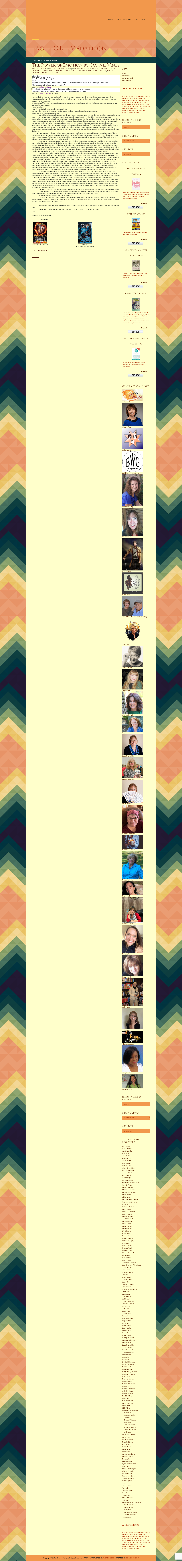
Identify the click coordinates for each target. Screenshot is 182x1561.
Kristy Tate (125, 1323)
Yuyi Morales (126, 1517)
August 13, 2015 (39, 69)
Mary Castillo (126, 1376)
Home (101, 19)
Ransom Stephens (128, 1454)
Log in (124, 73)
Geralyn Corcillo (127, 1250)
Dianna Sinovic (127, 1228)
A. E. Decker (126, 1146)
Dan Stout (127, 1417)
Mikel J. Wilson (127, 1396)
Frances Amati (127, 1248)
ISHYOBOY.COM (132, 1558)
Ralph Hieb (126, 1449)
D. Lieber (125, 1204)
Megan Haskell (127, 1381)
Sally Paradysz (127, 1466)
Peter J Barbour (127, 1439)
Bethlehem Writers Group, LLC (132, 1182)
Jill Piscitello (126, 1292)
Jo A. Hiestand (127, 1296)
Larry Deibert (126, 1325)
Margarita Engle (127, 1369)
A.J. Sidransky (127, 1151)
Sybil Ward (127, 1432)
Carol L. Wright (127, 1185)
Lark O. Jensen (129, 1352)
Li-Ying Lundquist (128, 1338)
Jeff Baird (125, 1275)
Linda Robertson (129, 1425)
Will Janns (127, 1267)
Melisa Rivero (126, 1386)
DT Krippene (126, 1231)
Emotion (59, 71)
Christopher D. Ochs (129, 1192)
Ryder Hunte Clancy (129, 1464)
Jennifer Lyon (126, 1287)
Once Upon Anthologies (130, 1410)
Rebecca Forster (127, 1456)
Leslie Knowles (127, 1335)
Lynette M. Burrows (128, 1362)
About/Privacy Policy (130, 19)
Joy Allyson (126, 1306)
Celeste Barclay (127, 1187)
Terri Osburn (126, 1493)
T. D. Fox (125, 1483)
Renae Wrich (126, 1459)
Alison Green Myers (129, 1168)
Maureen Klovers (128, 1379)
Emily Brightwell (127, 1238)
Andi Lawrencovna (128, 1170)
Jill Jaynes (127, 1510)
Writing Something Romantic (131, 1502)
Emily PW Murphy (128, 1241)
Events (118, 19)
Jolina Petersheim (128, 1301)
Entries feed (126, 76)
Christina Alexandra (128, 1190)
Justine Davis (126, 1313)
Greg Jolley (126, 1255)
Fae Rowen (126, 1243)
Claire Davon (126, 1195)
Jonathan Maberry (128, 1304)
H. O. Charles (126, 1258)
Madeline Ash (126, 1367)
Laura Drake (126, 1330)
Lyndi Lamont (128, 1347)
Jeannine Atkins (127, 1272)
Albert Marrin (126, 1161)
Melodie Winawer (128, 1391)
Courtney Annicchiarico (130, 1202)
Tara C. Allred (126, 1485)
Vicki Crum (125, 1500)
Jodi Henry (127, 1422)
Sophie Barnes (127, 1473)
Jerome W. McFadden (129, 1289)
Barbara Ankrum (127, 1180)
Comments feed (127, 78)
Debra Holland (127, 1214)
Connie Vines (48, 71)
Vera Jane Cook (127, 1498)
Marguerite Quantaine (129, 1372)
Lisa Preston (126, 1355)
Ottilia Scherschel (130, 1514)
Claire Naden (126, 1197)
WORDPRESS (108, 1558)
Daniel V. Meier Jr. (128, 1207)
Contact (144, 19)
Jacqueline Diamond (129, 1262)
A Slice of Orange (57, 69)
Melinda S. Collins (130, 1427)
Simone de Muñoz (128, 1471)
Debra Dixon (126, 1209)
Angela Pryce (126, 1175)
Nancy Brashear (127, 1403)
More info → (145, 203)
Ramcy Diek (126, 1452)
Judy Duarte (126, 1308)
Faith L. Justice (127, 1245)
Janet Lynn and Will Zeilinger (131, 1265)
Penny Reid (126, 1437)
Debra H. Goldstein (128, 1212)
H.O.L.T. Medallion (72, 71)
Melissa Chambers (128, 1388)
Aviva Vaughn (126, 1178)
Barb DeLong (128, 1507)
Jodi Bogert (126, 1299)
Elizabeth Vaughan (130, 1420)
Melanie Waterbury (128, 1384)
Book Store (109, 19)
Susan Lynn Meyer (128, 1478)
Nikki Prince (126, 1408)
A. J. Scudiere (127, 1148)
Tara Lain (125, 1488)
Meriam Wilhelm (127, 1393)
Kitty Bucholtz (126, 1321)
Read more (42, 251)
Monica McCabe (127, 1401)
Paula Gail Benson (128, 1435)
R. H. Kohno (126, 1444)
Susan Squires (127, 1481)
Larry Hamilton (127, 1328)
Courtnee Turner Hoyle (130, 1199)
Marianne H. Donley (128, 1374)
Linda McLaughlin (128, 1345)
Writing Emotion (50, 73)
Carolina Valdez (129, 1219)
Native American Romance (94, 71)
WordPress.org (127, 80)
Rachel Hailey (126, 1447)
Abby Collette (126, 1156)
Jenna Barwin (126, 1277)
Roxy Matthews (127, 1461)
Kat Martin (125, 1316)
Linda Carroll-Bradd (128, 1340)
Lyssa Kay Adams (128, 1364)
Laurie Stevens (127, 1333)
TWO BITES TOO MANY (136, 293)
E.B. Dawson (126, 1233)
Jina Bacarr (126, 1294)
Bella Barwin (128, 1279)
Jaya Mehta (126, 1270)
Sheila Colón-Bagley (129, 1469)
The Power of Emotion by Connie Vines (75, 65)
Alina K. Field (126, 1165)
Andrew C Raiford (128, 1173)
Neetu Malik (126, 1405)
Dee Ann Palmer (127, 1216)
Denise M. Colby (127, 1221)
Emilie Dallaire (127, 1236)
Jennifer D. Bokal (128, 1284)
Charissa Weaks (129, 1415)
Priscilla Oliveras (127, 1442)
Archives (79, 69)
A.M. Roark (126, 1153)
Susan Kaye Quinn (128, 1476)
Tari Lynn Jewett (127, 1490)
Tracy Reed (126, 1495)
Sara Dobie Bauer (130, 1430)
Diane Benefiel (127, 1224)
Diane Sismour (127, 1226)
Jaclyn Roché (126, 1260)
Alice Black (127, 1413)
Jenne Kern (126, 1282)
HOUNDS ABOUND (136, 214)
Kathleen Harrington (130, 1512)
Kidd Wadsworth (127, 1318)
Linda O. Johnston (128, 1350)
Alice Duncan (126, 1163)
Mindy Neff (125, 1398)
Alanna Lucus (126, 1158)
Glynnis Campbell (128, 1253)
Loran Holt (125, 1359)
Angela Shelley (129, 1505)
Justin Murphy (127, 1311)
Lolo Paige (125, 1357)
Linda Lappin (126, 1342)
